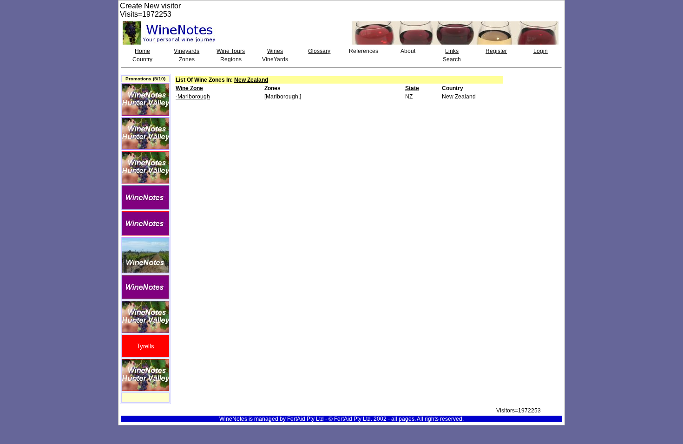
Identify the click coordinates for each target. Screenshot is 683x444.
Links (452, 51)
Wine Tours (231, 51)
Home (142, 51)
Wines (275, 51)
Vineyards (186, 51)
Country (142, 59)
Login (540, 51)
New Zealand (251, 80)
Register (496, 51)
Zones (187, 59)
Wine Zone (189, 88)
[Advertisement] (535, 100)
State (412, 88)
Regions (231, 59)
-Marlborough (193, 96)
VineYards (275, 59)
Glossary (319, 51)
